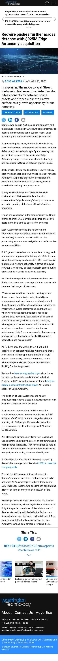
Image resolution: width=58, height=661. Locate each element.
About (7, 612)
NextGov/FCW (34, 639)
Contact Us (24, 612)
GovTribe (22, 642)
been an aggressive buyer (27, 373)
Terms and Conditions (15, 623)
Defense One (50, 639)
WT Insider (23, 619)
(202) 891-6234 (30, 628)
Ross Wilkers (13, 81)
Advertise (44, 612)
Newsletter (9, 619)
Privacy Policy (40, 619)
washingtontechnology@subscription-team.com (22, 630)
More (31, 642)
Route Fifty (9, 642)
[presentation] (3, 575)
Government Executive (13, 639)
